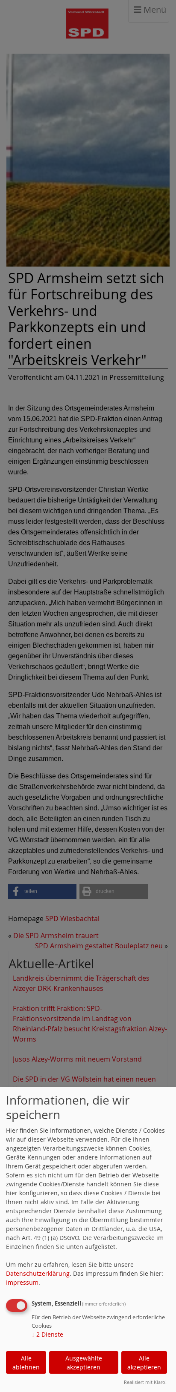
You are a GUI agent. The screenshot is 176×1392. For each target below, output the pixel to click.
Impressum (22, 1282)
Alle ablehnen (26, 1362)
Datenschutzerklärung (38, 1273)
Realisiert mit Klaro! (145, 1382)
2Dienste (47, 1334)
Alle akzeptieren (144, 1362)
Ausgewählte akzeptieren (83, 1362)
